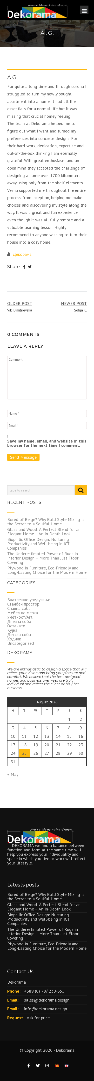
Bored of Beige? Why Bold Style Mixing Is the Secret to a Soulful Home (45, 522)
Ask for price (38, 1017)
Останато (16, 626)
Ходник (14, 639)
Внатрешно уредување (28, 599)
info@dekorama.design (45, 1008)
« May (12, 774)
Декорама (22, 254)
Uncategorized (20, 643)
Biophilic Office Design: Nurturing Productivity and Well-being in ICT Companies (38, 544)
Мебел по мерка (22, 612)
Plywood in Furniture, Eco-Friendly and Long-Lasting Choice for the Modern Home (47, 570)
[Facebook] (24, 267)
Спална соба (19, 608)
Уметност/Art (20, 617)
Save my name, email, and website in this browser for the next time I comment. (46, 443)
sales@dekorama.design (46, 1000)
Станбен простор (23, 604)
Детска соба (19, 634)
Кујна (12, 630)
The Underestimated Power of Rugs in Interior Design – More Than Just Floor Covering (43, 558)
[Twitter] (30, 267)
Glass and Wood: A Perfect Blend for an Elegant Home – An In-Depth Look (44, 532)
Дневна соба (19, 621)
